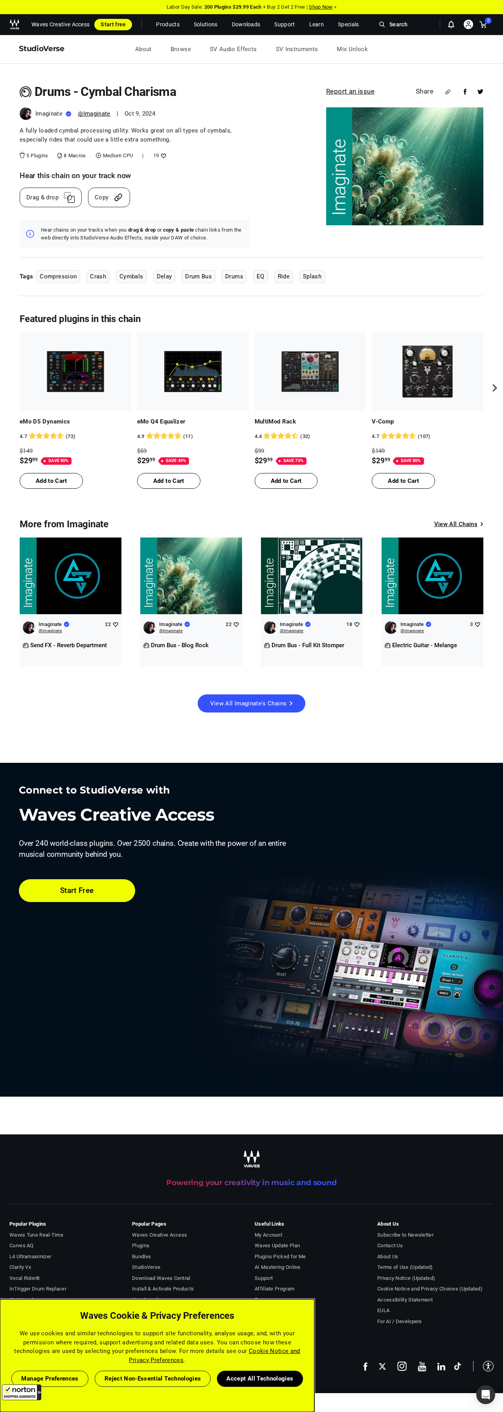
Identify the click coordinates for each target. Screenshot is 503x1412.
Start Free (77, 890)
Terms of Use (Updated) (405, 1267)
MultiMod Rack (275, 421)
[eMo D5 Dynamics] (75, 371)
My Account (268, 1235)
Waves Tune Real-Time (36, 1235)
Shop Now (320, 7)
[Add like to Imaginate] (115, 624)
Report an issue (350, 91)
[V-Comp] (427, 371)
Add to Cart (51, 480)
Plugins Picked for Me (280, 1256)
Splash (312, 276)
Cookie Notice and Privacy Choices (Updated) (430, 1289)
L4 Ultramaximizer (30, 1256)
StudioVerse (146, 1267)
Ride (284, 276)
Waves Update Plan (277, 1245)
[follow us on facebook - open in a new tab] (365, 1366)
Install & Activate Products (163, 1289)
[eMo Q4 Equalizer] (193, 371)
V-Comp (383, 421)
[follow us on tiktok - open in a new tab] (458, 1366)
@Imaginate (94, 113)
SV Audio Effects (233, 49)
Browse (181, 49)
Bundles (141, 1256)
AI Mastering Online (278, 1267)
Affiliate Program (274, 1289)
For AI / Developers (399, 1321)
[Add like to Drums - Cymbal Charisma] (162, 155)
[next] (492, 388)
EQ (260, 276)
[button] (21, 1392)
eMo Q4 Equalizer (161, 421)
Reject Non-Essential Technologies (153, 1378)
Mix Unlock (352, 49)
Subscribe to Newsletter (405, 1235)
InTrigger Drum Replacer (37, 1289)
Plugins (140, 1245)
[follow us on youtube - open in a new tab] (422, 1366)
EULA (383, 1310)
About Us (387, 1256)
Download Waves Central (161, 1278)
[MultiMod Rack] (310, 371)
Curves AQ (21, 1245)
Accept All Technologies (259, 1378)
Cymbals (131, 276)
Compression (58, 276)
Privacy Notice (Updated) (406, 1278)
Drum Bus (198, 276)
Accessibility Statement (405, 1300)
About (143, 49)
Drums (234, 276)
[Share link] (447, 91)
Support (264, 1278)
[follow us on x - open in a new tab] (382, 1366)
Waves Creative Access (60, 24)
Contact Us (390, 1245)
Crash (98, 276)
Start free (113, 24)
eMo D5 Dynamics (45, 421)
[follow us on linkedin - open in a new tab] (441, 1366)
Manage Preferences (49, 1378)
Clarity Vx (20, 1267)
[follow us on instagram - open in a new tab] (402, 1366)
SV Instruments (297, 49)
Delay (164, 276)
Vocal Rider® (24, 1278)
